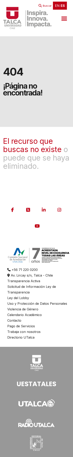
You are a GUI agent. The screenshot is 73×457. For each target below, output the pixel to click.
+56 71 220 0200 (24, 270)
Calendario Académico (24, 315)
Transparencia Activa (23, 281)
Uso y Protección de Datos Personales (37, 304)
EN (57, 6)
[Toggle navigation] (63, 18)
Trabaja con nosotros (24, 332)
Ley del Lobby (18, 298)
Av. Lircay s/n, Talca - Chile (31, 275)
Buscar (47, 5)
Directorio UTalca (20, 337)
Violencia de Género (22, 309)
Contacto (14, 320)
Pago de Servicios (21, 326)
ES (63, 6)
